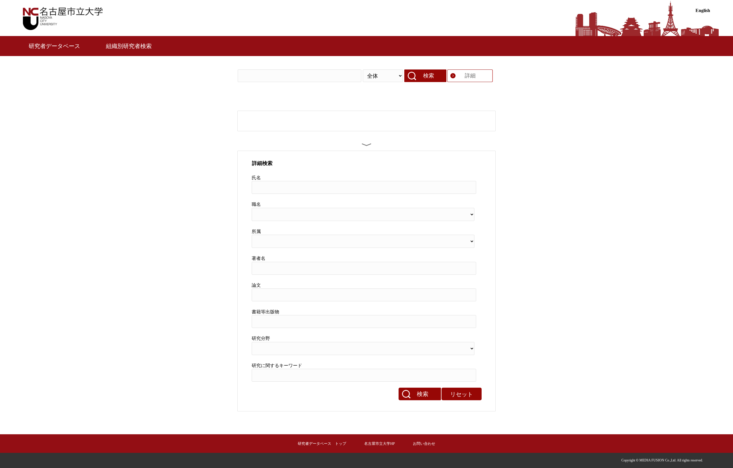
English (702, 10)
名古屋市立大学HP (379, 443)
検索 (428, 76)
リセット (461, 394)
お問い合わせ (424, 443)
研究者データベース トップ (322, 443)
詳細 (470, 76)
